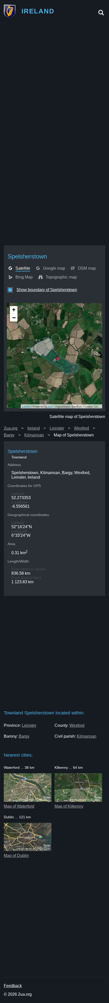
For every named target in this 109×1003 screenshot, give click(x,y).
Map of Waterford (19, 806)
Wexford (81, 428)
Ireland (33, 428)
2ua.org (10, 428)
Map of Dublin (16, 855)
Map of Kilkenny (69, 806)
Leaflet (26, 406)
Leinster (57, 428)
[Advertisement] (54, 78)
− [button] (14, 317)
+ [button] (13, 310)
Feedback (13, 986)
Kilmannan (34, 435)
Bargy (9, 435)
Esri (50, 406)
